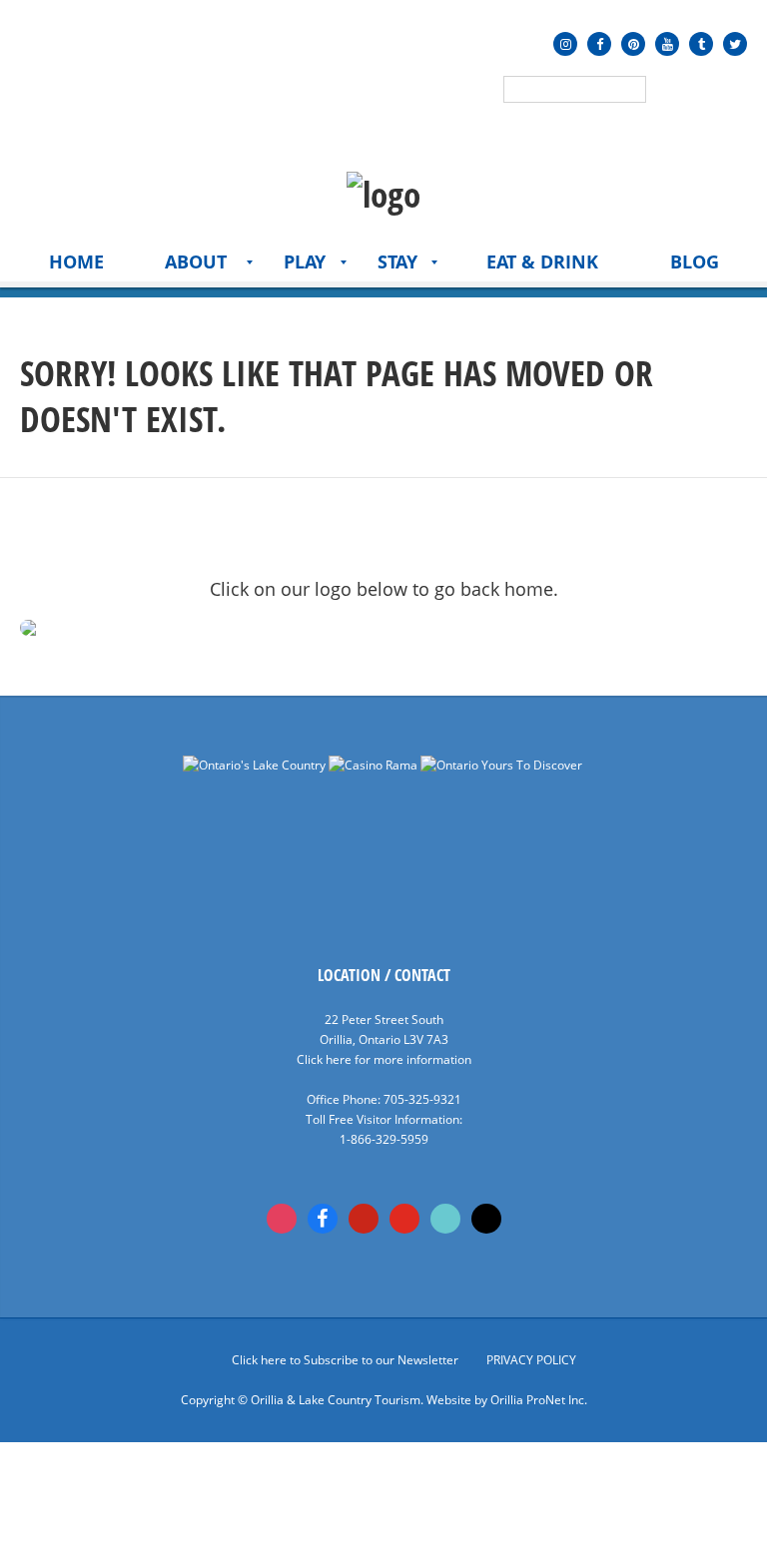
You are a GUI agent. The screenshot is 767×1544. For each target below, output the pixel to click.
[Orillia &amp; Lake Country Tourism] (383, 195)
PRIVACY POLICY (531, 1359)
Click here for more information (384, 1059)
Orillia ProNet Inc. (538, 1399)
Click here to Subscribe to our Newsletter (345, 1359)
